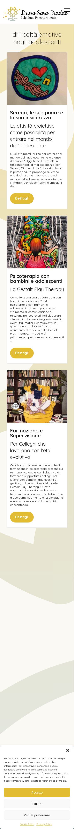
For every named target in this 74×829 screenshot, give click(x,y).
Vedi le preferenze (37, 815)
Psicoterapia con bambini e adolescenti (36, 278)
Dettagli (22, 198)
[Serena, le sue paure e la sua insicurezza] (37, 78)
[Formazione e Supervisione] (37, 396)
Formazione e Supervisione (26, 433)
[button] (68, 750)
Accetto (37, 792)
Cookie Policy (27, 824)
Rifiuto (37, 804)
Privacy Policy (44, 824)
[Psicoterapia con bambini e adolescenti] (37, 242)
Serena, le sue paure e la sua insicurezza (36, 115)
